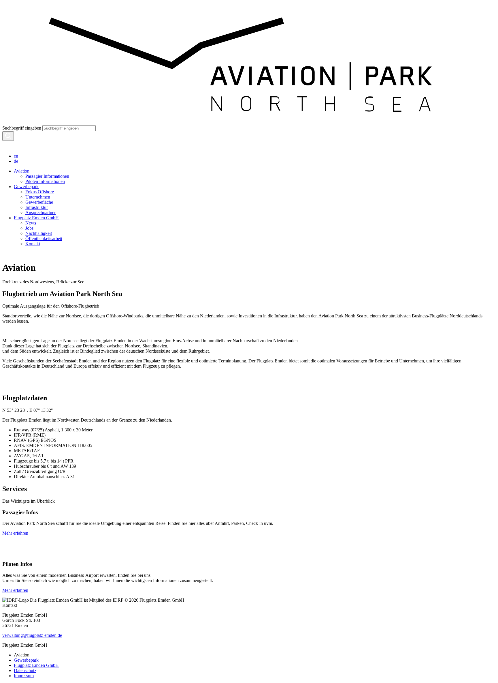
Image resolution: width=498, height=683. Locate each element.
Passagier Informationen (47, 176)
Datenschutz (25, 670)
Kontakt (32, 243)
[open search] (5, 146)
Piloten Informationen (45, 181)
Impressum (24, 675)
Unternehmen (37, 196)
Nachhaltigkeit (38, 233)
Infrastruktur (36, 207)
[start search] (8, 136)
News (30, 222)
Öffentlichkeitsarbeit (43, 238)
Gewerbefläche (39, 202)
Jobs (29, 228)
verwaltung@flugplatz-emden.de (32, 635)
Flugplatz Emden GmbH (36, 217)
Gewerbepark (26, 186)
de (16, 161)
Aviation (21, 171)
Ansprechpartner (40, 212)
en (16, 156)
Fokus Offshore (39, 191)
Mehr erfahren (15, 533)
